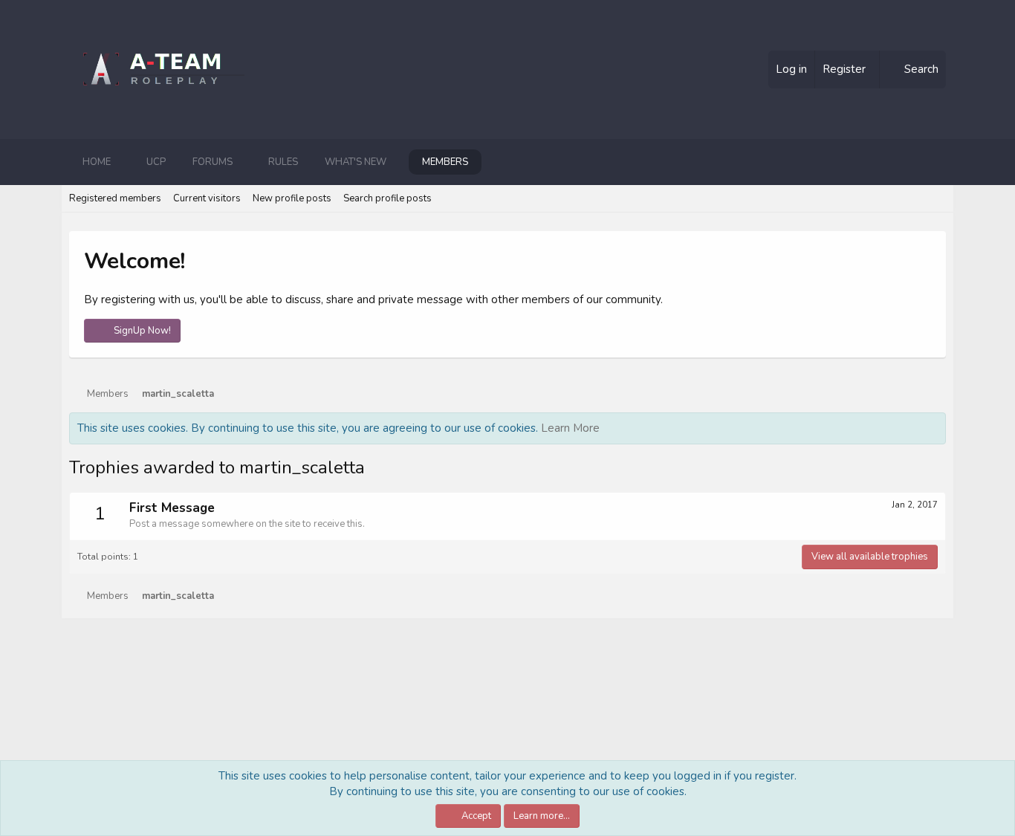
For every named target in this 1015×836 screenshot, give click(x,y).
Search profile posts (387, 198)
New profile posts (292, 198)
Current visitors (207, 198)
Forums (212, 162)
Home (96, 162)
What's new (355, 162)
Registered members (115, 198)
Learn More (570, 428)
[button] (122, 162)
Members (445, 162)
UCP (156, 162)
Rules (283, 162)
